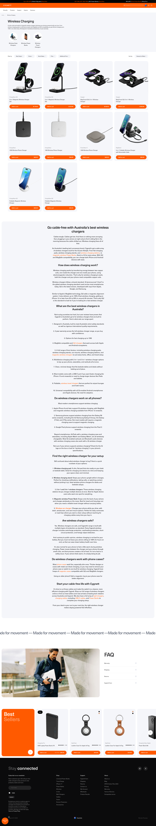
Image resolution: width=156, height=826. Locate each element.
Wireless (58, 789)
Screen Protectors (61, 802)
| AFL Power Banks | (62, 1)
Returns (82, 784)
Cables (58, 797)
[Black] (133, 713)
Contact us (83, 786)
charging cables (61, 598)
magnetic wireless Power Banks (64, 255)
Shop (57, 775)
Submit (11, 797)
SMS (13, 793)
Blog (105, 781)
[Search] (124, 5)
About (106, 775)
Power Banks (94, 598)
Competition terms (109, 794)
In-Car (58, 792)
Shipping (82, 781)
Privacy (106, 786)
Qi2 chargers (78, 343)
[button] (5, 821)
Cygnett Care (84, 779)
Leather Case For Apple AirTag (80, 745)
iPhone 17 (59, 784)
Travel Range (60, 781)
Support (82, 775)
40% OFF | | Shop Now (110, 1)
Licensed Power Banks (63, 779)
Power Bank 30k (143, 745)
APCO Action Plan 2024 (111, 784)
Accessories (60, 805)
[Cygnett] (7, 5)
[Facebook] (146, 769)
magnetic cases (65, 571)
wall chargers (99, 596)
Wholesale (83, 792)
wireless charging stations (90, 253)
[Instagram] (140, 769)
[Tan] (99, 713)
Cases (58, 799)
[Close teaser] (9, 817)
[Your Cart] (151, 5)
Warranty (107, 789)
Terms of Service (109, 792)
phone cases (61, 564)
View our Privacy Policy (14, 811)
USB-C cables (80, 598)
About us (107, 779)
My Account (84, 789)
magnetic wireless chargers (62, 354)
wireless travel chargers (69, 383)
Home (3, 15)
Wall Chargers (60, 794)
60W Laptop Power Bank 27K (46, 745)
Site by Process (143, 818)
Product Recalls (85, 794)
